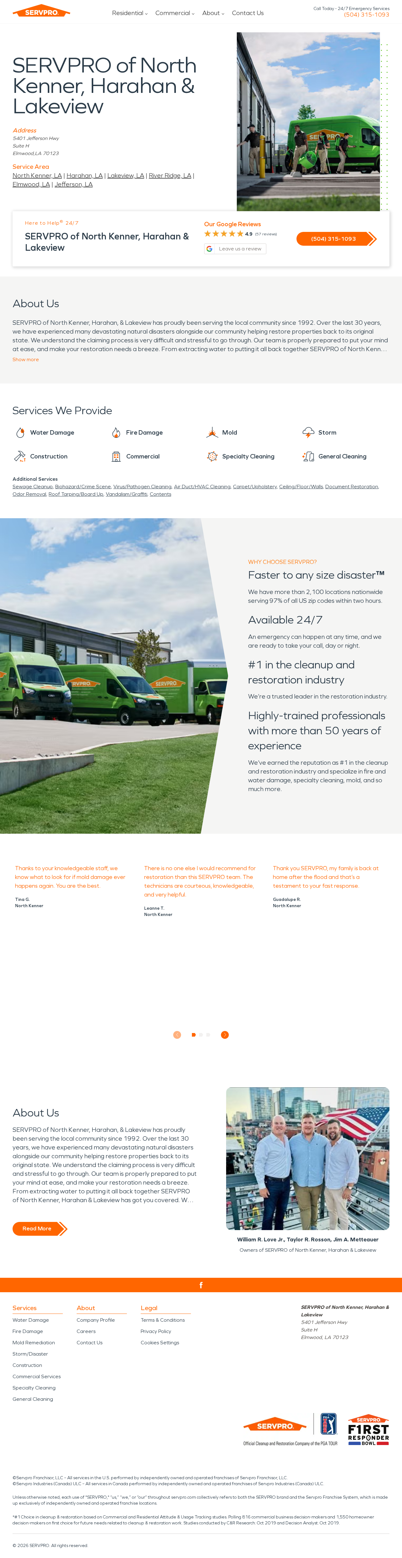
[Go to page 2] (201, 1034)
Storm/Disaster (30, 1354)
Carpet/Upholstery (255, 487)
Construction (27, 1365)
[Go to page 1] (194, 1034)
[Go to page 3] (208, 1034)
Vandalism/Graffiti (126, 494)
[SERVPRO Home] (41, 10)
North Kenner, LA (37, 175)
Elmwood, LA (31, 184)
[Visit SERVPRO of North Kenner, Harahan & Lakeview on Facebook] (201, 1285)
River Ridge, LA (170, 175)
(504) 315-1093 (366, 14)
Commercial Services (37, 1376)
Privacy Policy (156, 1331)
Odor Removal (29, 494)
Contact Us (248, 13)
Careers (86, 1331)
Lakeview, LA (125, 175)
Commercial (172, 13)
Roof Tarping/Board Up (76, 494)
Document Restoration (351, 487)
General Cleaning (33, 1399)
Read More (37, 1228)
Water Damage (31, 1320)
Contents (160, 494)
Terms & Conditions (163, 1320)
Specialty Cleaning (34, 1388)
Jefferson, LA (74, 184)
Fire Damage (28, 1331)
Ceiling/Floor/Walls (301, 487)
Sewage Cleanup (33, 487)
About (211, 13)
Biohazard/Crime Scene (83, 487)
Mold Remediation (34, 1343)
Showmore (26, 359)
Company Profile (96, 1320)
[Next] (225, 1034)
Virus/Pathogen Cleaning (142, 487)
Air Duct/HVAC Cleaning (202, 487)
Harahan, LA (85, 175)
